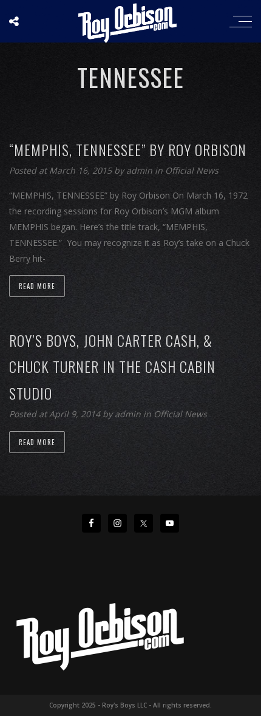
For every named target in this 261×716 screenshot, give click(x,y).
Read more (37, 286)
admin (140, 170)
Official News (192, 170)
